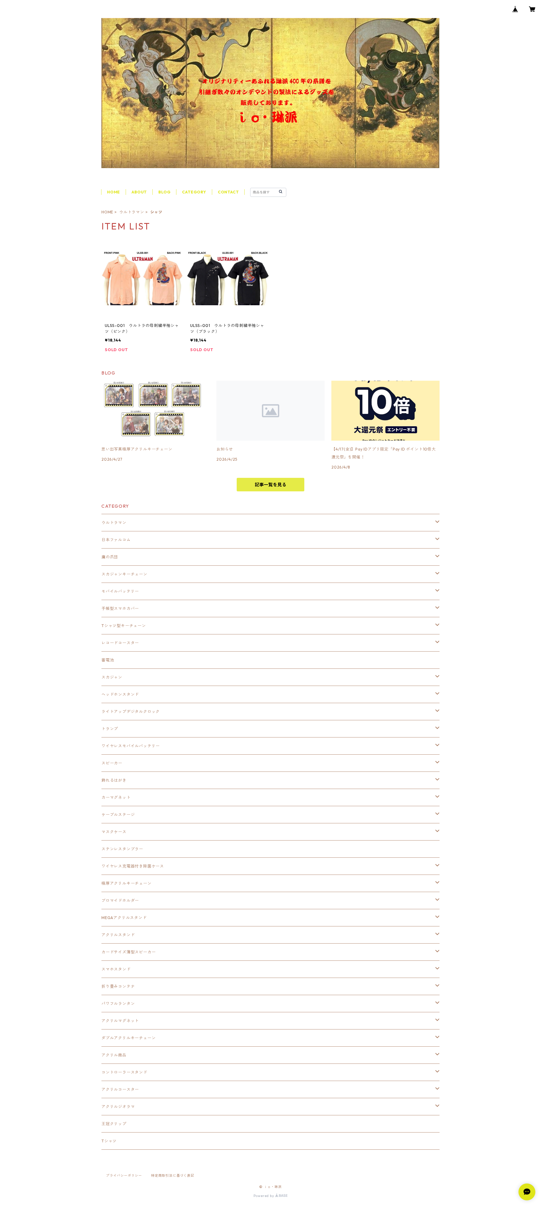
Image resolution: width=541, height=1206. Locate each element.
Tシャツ (109, 1140)
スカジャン (111, 677)
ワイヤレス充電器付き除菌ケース (132, 866)
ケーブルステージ (118, 814)
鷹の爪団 (109, 556)
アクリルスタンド (118, 934)
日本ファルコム (116, 539)
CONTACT (228, 192)
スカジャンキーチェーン (124, 574)
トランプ (109, 728)
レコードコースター (120, 642)
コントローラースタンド (124, 1072)
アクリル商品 (114, 1055)
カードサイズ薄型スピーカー (128, 952)
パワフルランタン (118, 1003)
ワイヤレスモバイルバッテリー (130, 745)
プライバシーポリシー (124, 1175)
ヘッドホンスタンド (120, 694)
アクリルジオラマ (118, 1106)
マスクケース (114, 831)
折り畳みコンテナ (118, 986)
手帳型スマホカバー (120, 608)
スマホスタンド (116, 969)
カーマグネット (116, 797)
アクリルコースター (120, 1089)
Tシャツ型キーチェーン (123, 625)
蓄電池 (107, 660)
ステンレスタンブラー (122, 848)
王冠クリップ (114, 1123)
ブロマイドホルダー (120, 900)
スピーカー (111, 763)
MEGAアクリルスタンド (124, 917)
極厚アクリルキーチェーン (126, 883)
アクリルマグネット (120, 1020)
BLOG (164, 192)
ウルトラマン (131, 212)
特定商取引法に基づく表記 (172, 1175)
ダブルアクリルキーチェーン (128, 1037)
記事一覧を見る (270, 484)
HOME (113, 192)
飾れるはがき (114, 780)
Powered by (264, 1196)
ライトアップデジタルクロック (130, 711)
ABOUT (139, 192)
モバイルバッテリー (120, 591)
